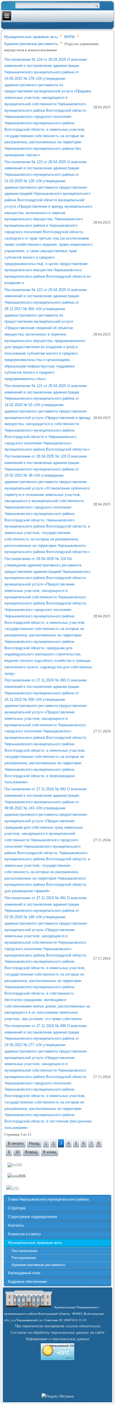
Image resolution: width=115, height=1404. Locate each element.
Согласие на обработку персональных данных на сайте (57, 1332)
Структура (16, 1208)
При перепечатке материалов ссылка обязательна (57, 1326)
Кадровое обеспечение (27, 1281)
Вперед (31, 1152)
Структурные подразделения (32, 1217)
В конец (49, 1152)
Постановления (24, 1251)
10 (17, 1152)
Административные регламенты (31, 43)
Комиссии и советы (24, 1234)
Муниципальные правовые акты (31, 37)
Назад (34, 1143)
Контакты (16, 1225)
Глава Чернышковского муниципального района (48, 1199)
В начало (15, 1143)
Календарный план (24, 1273)
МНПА (69, 37)
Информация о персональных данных (58, 1339)
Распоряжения (23, 1258)
